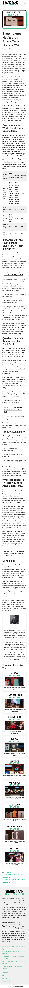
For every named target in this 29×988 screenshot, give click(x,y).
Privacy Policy (6, 981)
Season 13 (8, 872)
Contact (4, 975)
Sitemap (4, 978)
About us (5, 973)
